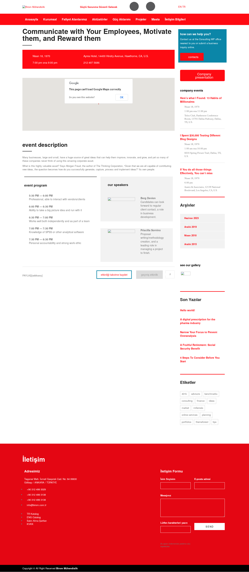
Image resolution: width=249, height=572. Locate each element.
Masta (155, 19)
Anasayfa (31, 19)
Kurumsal (50, 19)
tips (215, 422)
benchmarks (211, 393)
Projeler (141, 19)
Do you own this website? (82, 97)
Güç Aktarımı (122, 19)
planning (206, 414)
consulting (187, 400)
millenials (198, 408)
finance (201, 400)
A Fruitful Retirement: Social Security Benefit (197, 346)
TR (183, 6)
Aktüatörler (100, 19)
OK (121, 97)
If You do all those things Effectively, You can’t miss (196, 171)
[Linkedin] (150, 6)
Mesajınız (166, 495)
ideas (212, 400)
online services (190, 414)
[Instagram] (134, 6)
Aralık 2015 (190, 244)
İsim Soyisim (167, 479)
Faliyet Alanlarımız (74, 19)
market (185, 408)
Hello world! (187, 310)
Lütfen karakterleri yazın (174, 522)
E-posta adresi (203, 479)
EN (180, 6)
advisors (195, 393)
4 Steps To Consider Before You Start (200, 359)
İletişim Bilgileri (175, 19)
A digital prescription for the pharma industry (197, 321)
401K (184, 393)
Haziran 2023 (191, 218)
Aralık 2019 (190, 226)
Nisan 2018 (190, 235)
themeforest (202, 422)
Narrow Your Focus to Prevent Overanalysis (198, 334)
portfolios (186, 422)
